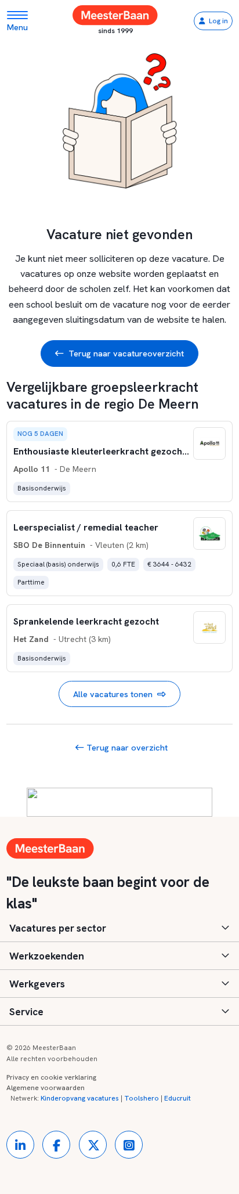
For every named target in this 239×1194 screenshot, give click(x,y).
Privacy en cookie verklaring (51, 1077)
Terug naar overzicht (126, 747)
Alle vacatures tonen (113, 693)
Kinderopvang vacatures (80, 1098)
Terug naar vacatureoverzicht (126, 353)
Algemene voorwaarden (45, 1087)
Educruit (177, 1098)
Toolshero (141, 1098)
